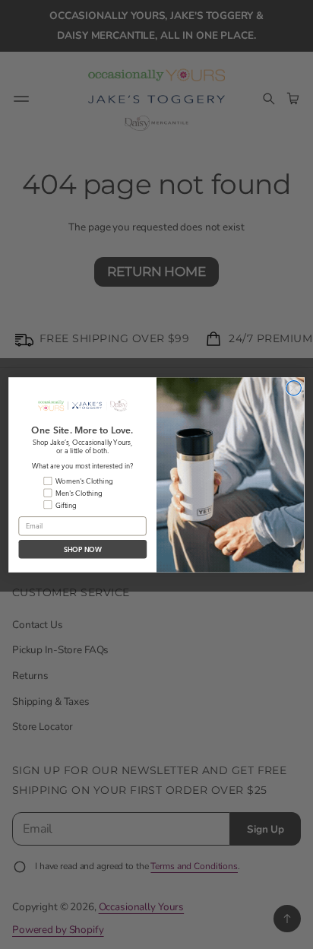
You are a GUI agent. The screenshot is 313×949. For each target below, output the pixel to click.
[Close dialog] (293, 387)
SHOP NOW (83, 548)
